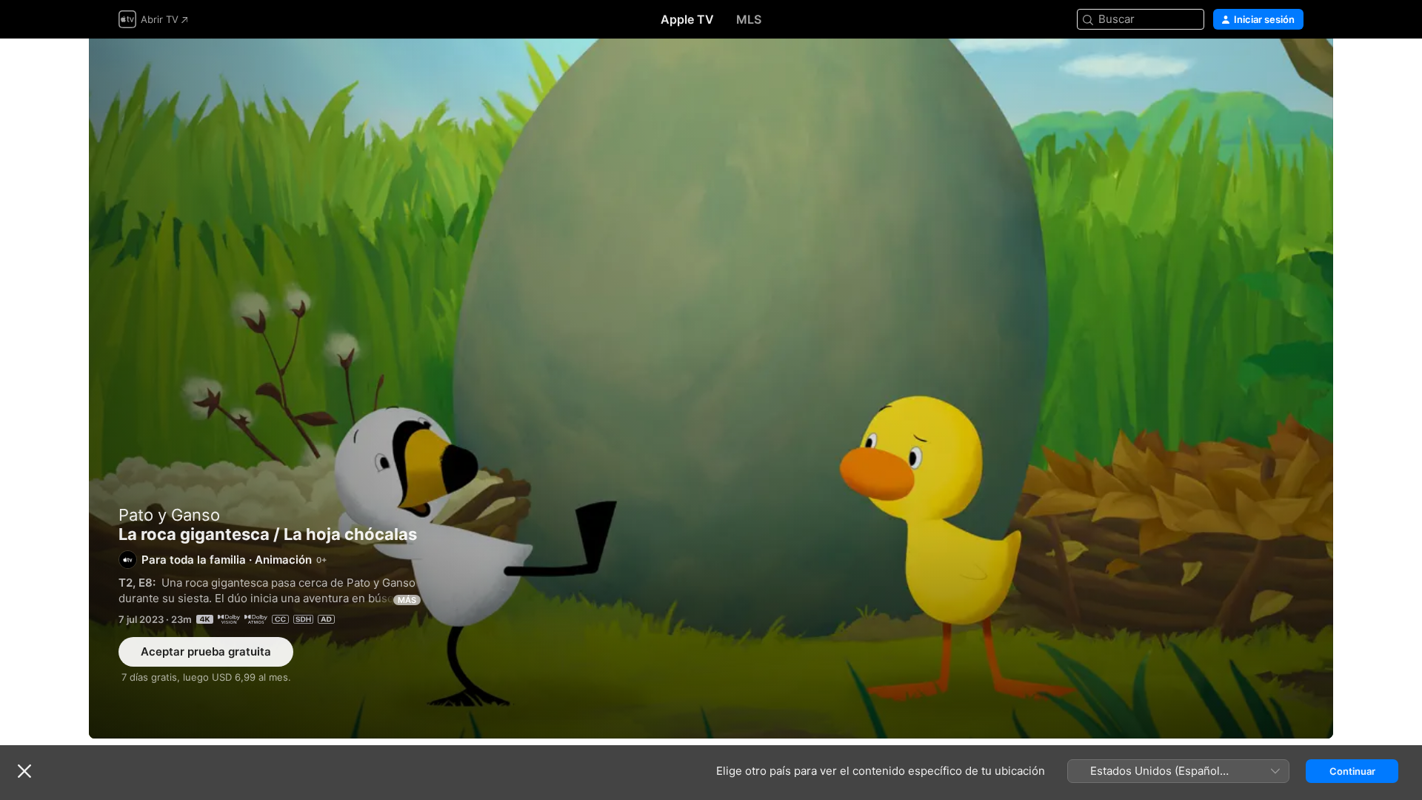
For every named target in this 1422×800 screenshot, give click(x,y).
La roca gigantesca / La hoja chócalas (711, 389)
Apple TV (687, 19)
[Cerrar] (24, 771)
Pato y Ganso (169, 514)
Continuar (1352, 771)
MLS (748, 19)
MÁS (407, 600)
